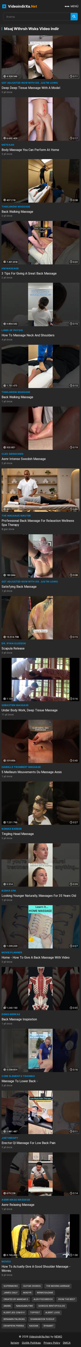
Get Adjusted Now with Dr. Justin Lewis (30, 82)
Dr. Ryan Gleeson (14, 643)
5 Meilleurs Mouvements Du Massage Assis (32, 772)
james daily (10, 1292)
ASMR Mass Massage (16, 1199)
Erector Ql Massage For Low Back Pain (28, 1143)
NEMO (58, 1336)
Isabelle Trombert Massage (21, 767)
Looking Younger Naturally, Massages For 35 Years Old (39, 896)
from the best (66, 1299)
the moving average (58, 1286)
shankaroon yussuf (42, 1319)
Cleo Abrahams (12, 453)
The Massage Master (16, 515)
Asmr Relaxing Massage (18, 1205)
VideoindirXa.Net (39, 1336)
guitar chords (32, 1286)
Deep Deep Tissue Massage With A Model (31, 88)
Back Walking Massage (17, 212)
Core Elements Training (18, 1076)
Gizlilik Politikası (31, 1342)
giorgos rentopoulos (51, 1306)
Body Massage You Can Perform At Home (30, 150)
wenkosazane (45, 1292)
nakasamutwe (24, 1306)
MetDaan (8, 144)
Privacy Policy (52, 1342)
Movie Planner (12, 952)
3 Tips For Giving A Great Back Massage (29, 273)
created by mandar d (16, 1299)
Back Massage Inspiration (19, 1019)
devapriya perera (14, 1326)
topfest (35, 1312)
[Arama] (74, 16)
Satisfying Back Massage (19, 586)
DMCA (67, 1342)
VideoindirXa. (22, 6)
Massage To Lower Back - (20, 1081)
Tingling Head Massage (18, 834)
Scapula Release (13, 648)
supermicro (11, 1286)
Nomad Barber (12, 828)
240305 (7, 1306)
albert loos (52, 1312)
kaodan (33, 1326)
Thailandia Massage (16, 206)
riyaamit (48, 1326)
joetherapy (10, 1137)
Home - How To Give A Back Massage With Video (36, 957)
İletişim (15, 1342)
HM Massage (10, 268)
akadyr (27, 1292)
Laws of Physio (12, 330)
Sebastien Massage (15, 705)
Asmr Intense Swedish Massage (24, 459)
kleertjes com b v (14, 1312)
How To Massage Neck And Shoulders (28, 335)
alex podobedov (43, 1299)
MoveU (6, 1261)
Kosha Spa (9, 890)
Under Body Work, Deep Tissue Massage (30, 710)
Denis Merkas (11, 1014)
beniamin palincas (14, 1319)
